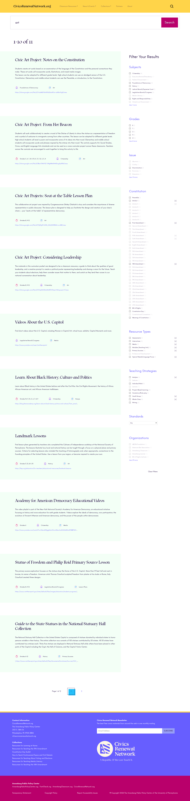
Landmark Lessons (30, 436)
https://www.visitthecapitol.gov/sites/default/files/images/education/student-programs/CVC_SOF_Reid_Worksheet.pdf (56, 591)
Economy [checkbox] (136, 171)
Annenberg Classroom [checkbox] (141, 451)
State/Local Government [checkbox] (141, 102)
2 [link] (81, 691)
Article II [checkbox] (154, 204)
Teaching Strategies (143, 371)
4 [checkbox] (134, 138)
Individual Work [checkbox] (138, 383)
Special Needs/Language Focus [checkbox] (154, 357)
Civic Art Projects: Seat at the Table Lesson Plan (53, 195)
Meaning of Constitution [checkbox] (141, 318)
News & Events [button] (88, 6)
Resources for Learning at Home (24, 746)
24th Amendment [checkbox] (139, 295)
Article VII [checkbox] (136, 220)
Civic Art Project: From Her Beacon (43, 124)
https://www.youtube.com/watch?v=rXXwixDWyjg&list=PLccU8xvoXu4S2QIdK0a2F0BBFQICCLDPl (47, 530)
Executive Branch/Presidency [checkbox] (143, 77)
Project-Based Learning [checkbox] (141, 390)
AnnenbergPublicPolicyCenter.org (25, 787)
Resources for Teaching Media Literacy (27, 761)
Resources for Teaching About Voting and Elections (32, 758)
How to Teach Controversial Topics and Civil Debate (32, 755)
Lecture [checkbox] (136, 387)
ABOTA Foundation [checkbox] (139, 444)
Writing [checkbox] (135, 402)
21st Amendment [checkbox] (139, 286)
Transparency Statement (21, 793)
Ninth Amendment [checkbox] (139, 248)
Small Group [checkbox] (154, 396)
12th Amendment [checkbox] (139, 257)
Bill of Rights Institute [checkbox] (140, 457)
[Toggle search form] (172, 6)
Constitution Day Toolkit (21, 752)
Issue (132, 155)
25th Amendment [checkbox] (139, 299)
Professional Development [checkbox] (142, 354)
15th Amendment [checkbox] (139, 267)
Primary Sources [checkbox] (154, 350)
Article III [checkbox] (136, 207)
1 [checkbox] (133, 128)
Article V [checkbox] (136, 213)
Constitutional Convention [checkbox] (142, 314)
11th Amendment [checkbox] (138, 254)
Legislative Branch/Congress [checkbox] (143, 92)
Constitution (137, 191)
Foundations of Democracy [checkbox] (142, 83)
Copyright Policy (51, 793)
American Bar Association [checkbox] (142, 447)
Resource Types (139, 331)
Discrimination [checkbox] (138, 168)
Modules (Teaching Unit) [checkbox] (154, 347)
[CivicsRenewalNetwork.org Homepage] (33, 6)
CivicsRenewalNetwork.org (84, 787)
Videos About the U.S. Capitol (39, 322)
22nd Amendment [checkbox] (139, 289)
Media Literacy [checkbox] (138, 95)
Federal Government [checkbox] (140, 80)
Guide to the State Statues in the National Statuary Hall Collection (60, 626)
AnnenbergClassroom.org (63, 787)
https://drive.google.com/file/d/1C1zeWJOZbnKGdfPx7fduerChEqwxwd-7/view (42, 290)
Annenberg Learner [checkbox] (140, 454)
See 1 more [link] (133, 105)
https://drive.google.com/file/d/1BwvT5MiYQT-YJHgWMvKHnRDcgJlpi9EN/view (41, 163)
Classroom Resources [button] (68, 6)
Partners (119, 6)
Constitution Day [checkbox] (138, 311)
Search (169, 22)
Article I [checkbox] (154, 201)
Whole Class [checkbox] (154, 399)
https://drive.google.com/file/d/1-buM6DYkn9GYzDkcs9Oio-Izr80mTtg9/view (41, 92)
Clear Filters (153, 471)
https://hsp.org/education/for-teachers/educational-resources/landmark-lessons (43, 468)
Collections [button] (105, 6)
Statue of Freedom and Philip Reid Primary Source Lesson (62, 562)
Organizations (139, 438)
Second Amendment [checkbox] (140, 226)
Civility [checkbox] (135, 164)
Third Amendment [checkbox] (139, 229)
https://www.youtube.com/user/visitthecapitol (31, 345)
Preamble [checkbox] (136, 197)
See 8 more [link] (133, 141)
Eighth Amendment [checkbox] (139, 245)
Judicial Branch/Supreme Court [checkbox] (143, 89)
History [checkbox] (135, 86)
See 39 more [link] (133, 460)
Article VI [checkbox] (136, 216)
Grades (134, 119)
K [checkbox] (133, 125)
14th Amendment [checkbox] (154, 264)
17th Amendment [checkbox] (139, 273)
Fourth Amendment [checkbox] (139, 232)
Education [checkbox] (137, 174)
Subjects (135, 67)
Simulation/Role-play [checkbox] (140, 393)
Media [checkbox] (154, 344)
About (129, 6)
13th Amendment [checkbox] (139, 261)
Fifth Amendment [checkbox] (154, 235)
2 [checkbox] (133, 132)
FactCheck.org (45, 787)
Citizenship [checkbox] (137, 73)
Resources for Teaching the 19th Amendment (29, 749)
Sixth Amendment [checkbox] (154, 238)
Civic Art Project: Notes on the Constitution (50, 60)
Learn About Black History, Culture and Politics (53, 377)
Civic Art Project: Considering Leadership (48, 257)
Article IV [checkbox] (136, 210)
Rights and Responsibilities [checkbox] (142, 99)
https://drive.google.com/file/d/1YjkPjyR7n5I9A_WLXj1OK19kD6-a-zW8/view (40, 225)
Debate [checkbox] (136, 380)
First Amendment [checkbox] (154, 223)
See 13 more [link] (133, 177)
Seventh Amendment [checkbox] (140, 242)
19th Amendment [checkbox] (139, 280)
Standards (136, 416)
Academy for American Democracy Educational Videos (59, 500)
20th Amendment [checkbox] (139, 283)
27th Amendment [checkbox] (139, 305)
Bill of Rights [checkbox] (137, 308)
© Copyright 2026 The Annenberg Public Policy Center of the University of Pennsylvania (144, 793)
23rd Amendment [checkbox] (139, 292)
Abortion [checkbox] (136, 161)
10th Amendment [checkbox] (139, 251)
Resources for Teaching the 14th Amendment (29, 764)
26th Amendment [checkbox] (139, 302)
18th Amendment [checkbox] (139, 276)
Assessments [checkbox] (154, 338)
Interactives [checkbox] (154, 341)
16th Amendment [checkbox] (139, 270)
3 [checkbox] (133, 135)
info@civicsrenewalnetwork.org (24, 736)
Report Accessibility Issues (87, 793)
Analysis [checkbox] (154, 377)
